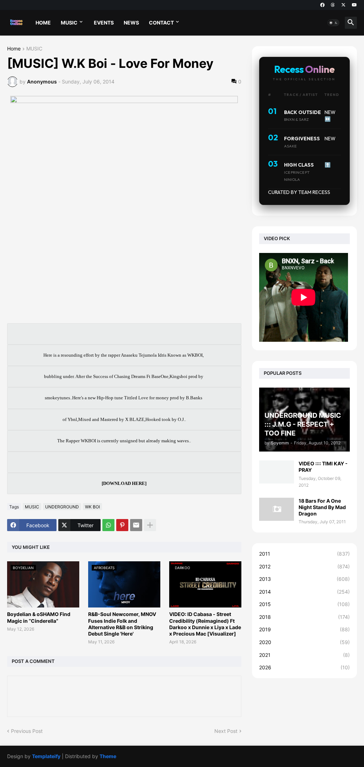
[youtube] (354, 5)
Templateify (46, 756)
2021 (304, 655)
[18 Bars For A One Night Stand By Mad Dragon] (276, 509)
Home (14, 49)
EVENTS (104, 23)
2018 (304, 617)
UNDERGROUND (62, 506)
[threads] (333, 5)
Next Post (225, 731)
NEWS (131, 23)
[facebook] (322, 5)
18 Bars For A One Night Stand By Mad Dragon (322, 507)
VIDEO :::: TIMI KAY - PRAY (323, 466)
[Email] (136, 525)
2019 (304, 629)
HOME (43, 23)
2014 (304, 592)
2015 (304, 604)
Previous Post (27, 731)
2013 (304, 579)
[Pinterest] (122, 525)
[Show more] (150, 525)
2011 (304, 554)
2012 (304, 566)
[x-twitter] (343, 5)
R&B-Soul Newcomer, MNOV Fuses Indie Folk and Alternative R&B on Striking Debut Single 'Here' (122, 624)
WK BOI (92, 506)
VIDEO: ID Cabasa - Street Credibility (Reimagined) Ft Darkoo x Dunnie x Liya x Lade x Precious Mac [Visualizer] (205, 624)
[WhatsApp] (108, 525)
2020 (304, 642)
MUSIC (69, 23)
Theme (108, 756)
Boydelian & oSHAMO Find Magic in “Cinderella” (38, 617)
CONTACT (161, 23)
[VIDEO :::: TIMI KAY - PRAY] (276, 472)
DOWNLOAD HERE (124, 483)
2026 (304, 667)
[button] (333, 22)
